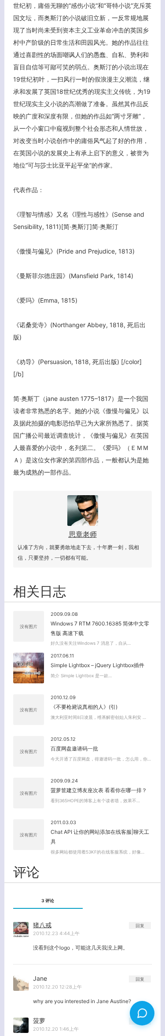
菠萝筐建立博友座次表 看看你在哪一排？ (99, 790)
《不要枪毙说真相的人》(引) (84, 707)
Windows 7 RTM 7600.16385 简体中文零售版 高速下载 (100, 628)
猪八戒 (42, 925)
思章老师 (83, 534)
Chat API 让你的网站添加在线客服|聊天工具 (100, 837)
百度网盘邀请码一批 (74, 748)
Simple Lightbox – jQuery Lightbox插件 (97, 665)
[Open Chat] (142, 1013)
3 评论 (47, 900)
